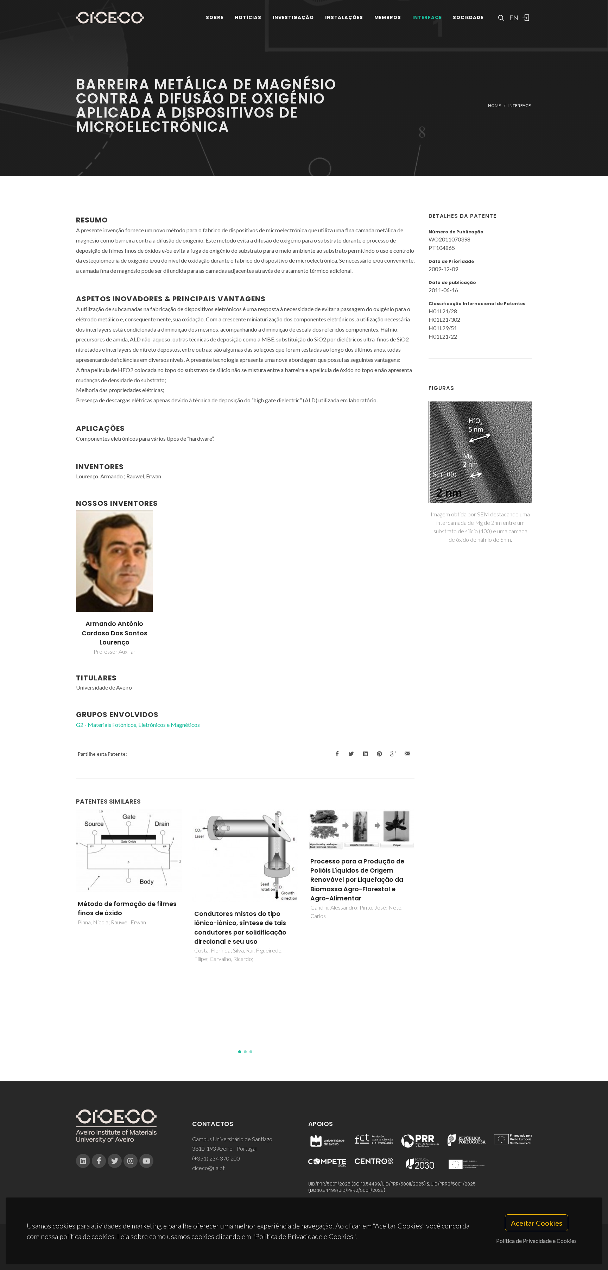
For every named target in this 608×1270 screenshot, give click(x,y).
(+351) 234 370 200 (216, 1158)
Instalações (344, 17)
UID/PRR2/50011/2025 (453, 1184)
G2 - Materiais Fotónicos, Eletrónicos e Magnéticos (138, 724)
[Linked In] (83, 1161)
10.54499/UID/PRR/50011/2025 (392, 1184)
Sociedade (468, 17)
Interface (427, 17)
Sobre (214, 17)
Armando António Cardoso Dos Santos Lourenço (114, 633)
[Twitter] (115, 1161)
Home (494, 105)
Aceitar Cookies (536, 1223)
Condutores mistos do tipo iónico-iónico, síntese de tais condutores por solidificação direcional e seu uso (125, 928)
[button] (239, 1051)
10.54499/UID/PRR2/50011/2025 (351, 1190)
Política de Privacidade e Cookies (536, 1240)
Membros (387, 17)
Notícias (248, 17)
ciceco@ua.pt (208, 1167)
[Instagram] (131, 1161)
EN (513, 17)
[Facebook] (99, 1161)
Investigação (293, 17)
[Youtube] (146, 1161)
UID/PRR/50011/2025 (329, 1184)
